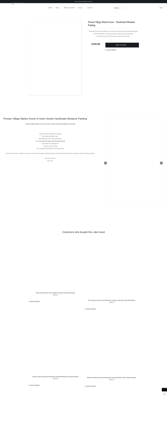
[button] (110, 50)
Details (55, 265)
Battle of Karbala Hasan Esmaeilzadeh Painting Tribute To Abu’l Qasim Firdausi (111, 377)
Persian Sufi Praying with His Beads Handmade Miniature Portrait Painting (55, 376)
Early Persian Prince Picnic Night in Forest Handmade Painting (55, 293)
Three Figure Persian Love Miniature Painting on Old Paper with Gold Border (111, 300)
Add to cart (121, 45)
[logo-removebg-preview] (18, 3)
